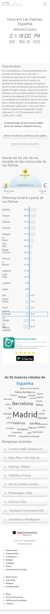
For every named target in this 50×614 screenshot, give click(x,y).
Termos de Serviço (14, 597)
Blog (8, 594)
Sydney (6, 209)
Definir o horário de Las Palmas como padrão (25, 135)
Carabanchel (17, 432)
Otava (5, 301)
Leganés (39, 397)
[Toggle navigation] (45, 4)
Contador (10, 563)
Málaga (22, 396)
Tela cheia (10, 580)
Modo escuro (12, 577)
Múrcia (32, 427)
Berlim (5, 264)
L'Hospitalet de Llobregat (29, 436)
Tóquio (5, 215)
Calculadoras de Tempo (16, 569)
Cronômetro (11, 557)
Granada (41, 414)
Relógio (9, 560)
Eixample (31, 395)
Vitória (8, 404)
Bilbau (39, 404)
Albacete (12, 436)
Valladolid (7, 414)
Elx (43, 411)
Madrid (25, 414)
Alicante (42, 417)
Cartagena (10, 428)
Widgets (9, 583)
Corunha (38, 401)
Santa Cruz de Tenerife (29, 388)
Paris (4, 276)
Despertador (12, 550)
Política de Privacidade (16, 600)
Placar (8, 566)
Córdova (32, 398)
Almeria (40, 394)
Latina (8, 418)
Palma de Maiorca (25, 392)
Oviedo (10, 423)
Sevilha (35, 423)
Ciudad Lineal (37, 432)
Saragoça (22, 429)
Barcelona (22, 403)
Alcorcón (44, 424)
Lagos (5, 289)
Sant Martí (8, 399)
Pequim (6, 227)
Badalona (42, 427)
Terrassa (13, 395)
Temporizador (12, 553)
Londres (6, 283)
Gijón (29, 433)
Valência (19, 423)
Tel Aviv (6, 252)
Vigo (10, 408)
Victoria (6, 221)
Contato (9, 604)
